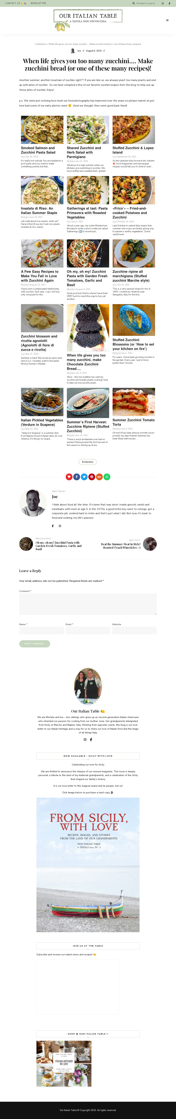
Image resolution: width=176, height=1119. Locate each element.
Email (69, 624)
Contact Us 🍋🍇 (15, 3)
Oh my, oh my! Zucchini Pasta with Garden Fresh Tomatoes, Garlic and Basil (87, 278)
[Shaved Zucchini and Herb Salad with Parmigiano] (88, 130)
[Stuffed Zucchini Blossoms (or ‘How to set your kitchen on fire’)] (134, 320)
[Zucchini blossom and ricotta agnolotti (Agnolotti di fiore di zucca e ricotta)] (42, 318)
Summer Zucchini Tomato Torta (134, 422)
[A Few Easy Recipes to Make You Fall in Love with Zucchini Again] (42, 253)
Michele (70, 161)
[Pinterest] (91, 476)
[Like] (69, 476)
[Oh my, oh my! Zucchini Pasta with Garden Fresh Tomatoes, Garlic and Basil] (88, 253)
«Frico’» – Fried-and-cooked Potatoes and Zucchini (130, 213)
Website (116, 624)
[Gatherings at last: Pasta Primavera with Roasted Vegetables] (88, 190)
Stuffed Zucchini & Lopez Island (133, 150)
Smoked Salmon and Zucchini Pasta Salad (38, 150)
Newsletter (38, 3)
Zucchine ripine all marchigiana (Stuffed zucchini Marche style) (131, 276)
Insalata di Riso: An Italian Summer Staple (39, 210)
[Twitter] (84, 476)
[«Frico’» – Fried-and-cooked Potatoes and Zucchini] (134, 190)
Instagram (162, 3)
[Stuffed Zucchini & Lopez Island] (134, 130)
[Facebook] (76, 476)
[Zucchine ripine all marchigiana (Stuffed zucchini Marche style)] (134, 253)
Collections (40, 44)
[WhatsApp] (106, 476)
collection (88, 462)
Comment (25, 591)
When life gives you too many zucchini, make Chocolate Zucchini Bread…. (86, 362)
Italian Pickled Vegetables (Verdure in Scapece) (42, 422)
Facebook (169, 3)
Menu (167, 20)
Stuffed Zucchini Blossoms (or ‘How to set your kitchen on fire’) (133, 344)
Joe (79, 50)
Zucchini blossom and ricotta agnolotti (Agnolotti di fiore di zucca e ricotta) (39, 343)
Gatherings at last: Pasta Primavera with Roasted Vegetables (87, 213)
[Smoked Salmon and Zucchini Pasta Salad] (42, 130)
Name (23, 624)
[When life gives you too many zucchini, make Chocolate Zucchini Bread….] (88, 327)
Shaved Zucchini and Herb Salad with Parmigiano (84, 152)
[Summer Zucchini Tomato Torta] (134, 402)
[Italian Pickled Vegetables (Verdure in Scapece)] (42, 402)
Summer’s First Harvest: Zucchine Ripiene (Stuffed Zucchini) (88, 426)
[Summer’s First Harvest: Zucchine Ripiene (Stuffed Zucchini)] (88, 403)
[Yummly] (99, 476)
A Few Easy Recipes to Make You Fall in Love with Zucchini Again (39, 276)
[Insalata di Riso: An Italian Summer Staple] (42, 190)
